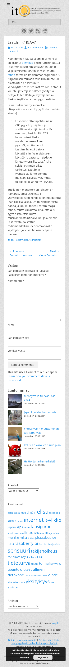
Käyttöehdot (45, 639)
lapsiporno (41, 526)
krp (18, 527)
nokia (23, 537)
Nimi (11, 325)
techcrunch (35, 239)
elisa (42, 511)
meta (36, 533)
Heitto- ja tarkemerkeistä (40, 461)
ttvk (55, 563)
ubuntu (13, 569)
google (12, 521)
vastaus (42, 575)
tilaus (34, 563)
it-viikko (52, 520)
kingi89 (55, 623)
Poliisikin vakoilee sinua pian (42, 445)
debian (17, 513)
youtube (12, 587)
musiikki (13, 537)
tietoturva (19, 562)
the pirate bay (17, 557)
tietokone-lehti (34, 557)
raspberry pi (26, 543)
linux (28, 532)
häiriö (20, 521)
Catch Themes (41, 663)
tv (60, 563)
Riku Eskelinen (35, 47)
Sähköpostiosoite (18, 338)
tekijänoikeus (44, 551)
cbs (13, 239)
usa (27, 575)
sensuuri (19, 550)
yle (52, 582)
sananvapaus (49, 543)
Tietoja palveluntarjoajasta (22, 639)
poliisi (11, 544)
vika (10, 582)
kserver (26, 527)
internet (34, 519)
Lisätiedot (24, 657)
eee (23, 512)
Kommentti (16, 281)
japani (12, 527)
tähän (11, 75)
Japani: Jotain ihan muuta (40, 412)
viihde (53, 574)
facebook (54, 512)
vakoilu (33, 575)
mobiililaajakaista (49, 533)
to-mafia (46, 563)
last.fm (19, 239)
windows (19, 582)
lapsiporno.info (16, 533)
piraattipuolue (45, 537)
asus (10, 512)
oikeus (31, 537)
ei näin (31, 512)
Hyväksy (43, 657)
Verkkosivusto (16, 350)
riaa (26, 239)
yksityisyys (38, 581)
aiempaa (27, 63)
